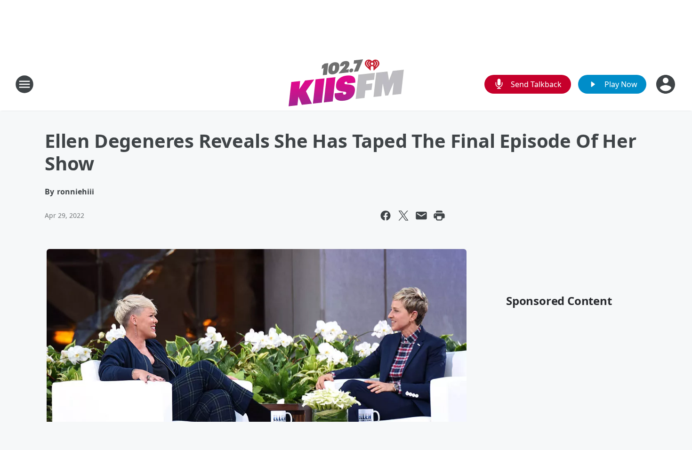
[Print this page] (439, 215)
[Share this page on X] (403, 215)
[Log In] (666, 84)
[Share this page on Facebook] (385, 215)
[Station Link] (346, 84)
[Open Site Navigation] (24, 84)
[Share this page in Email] (421, 215)
